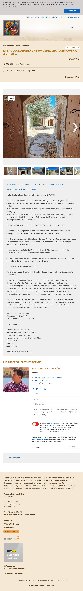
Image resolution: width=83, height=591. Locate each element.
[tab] (10, 171)
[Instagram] (45, 389)
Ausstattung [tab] (39, 185)
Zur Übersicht (14, 458)
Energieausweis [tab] (56, 185)
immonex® (47, 585)
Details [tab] (26, 185)
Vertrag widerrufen (71, 17)
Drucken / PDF (71, 77)
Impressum (29, 17)
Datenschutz (57, 17)
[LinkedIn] (37, 389)
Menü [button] (72, 27)
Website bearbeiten (14, 573)
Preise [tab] (34, 189)
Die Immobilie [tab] (13, 185)
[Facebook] (41, 389)
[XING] (33, 389)
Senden (72, 447)
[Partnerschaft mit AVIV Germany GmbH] (13, 552)
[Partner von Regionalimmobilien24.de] (41, 567)
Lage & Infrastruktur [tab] (17, 189)
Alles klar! (71, 11)
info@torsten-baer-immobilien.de (48, 378)
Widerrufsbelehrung (42, 17)
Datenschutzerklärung (65, 4)
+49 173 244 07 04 (42, 380)
